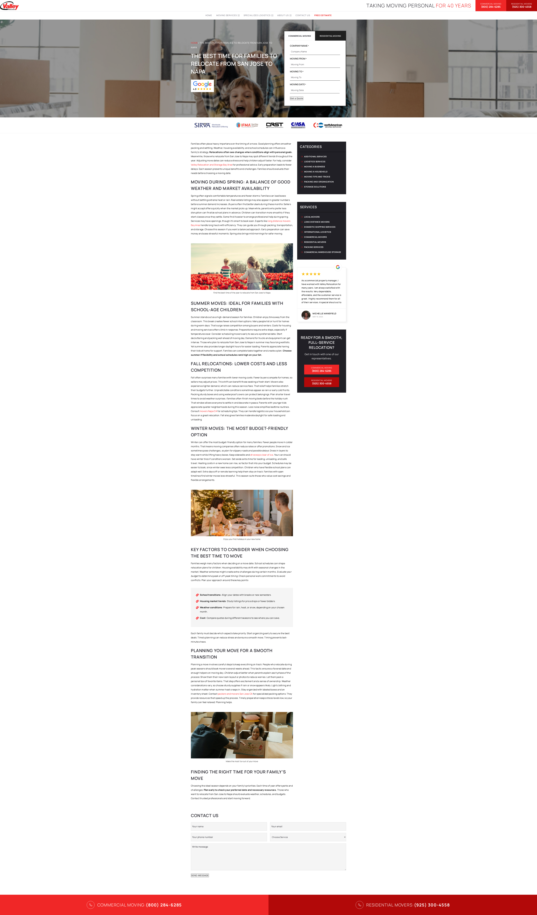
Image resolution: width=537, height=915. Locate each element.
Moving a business (314, 166)
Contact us (302, 15)
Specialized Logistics (257, 15)
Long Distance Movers (316, 222)
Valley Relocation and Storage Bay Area (211, 164)
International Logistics (317, 232)
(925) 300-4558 (521, 6)
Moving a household (316, 171)
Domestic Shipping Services (319, 227)
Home (208, 15)
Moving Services (226, 15)
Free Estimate (323, 15)
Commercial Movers (315, 237)
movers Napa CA (208, 411)
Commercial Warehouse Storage (322, 252)
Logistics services (314, 161)
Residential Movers (315, 242)
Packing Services (313, 247)
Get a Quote (296, 98)
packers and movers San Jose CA (235, 693)
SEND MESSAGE (200, 875)
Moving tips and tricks (317, 176)
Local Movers (312, 216)
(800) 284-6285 (490, 6)
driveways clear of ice (261, 454)
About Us (283, 15)
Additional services (315, 156)
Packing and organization (319, 181)
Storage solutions (315, 186)
